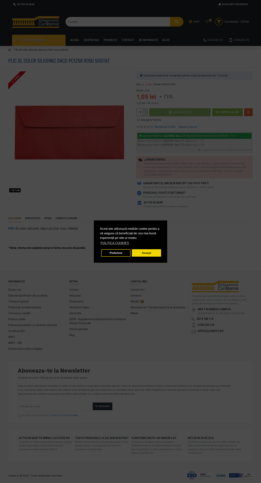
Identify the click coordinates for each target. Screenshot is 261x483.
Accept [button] (146, 252)
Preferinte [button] (116, 252)
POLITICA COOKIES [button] (115, 243)
